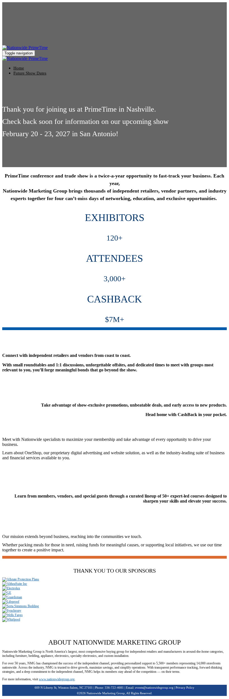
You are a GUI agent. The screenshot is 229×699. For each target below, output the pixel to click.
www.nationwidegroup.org (57, 679)
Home (18, 68)
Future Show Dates (29, 73)
